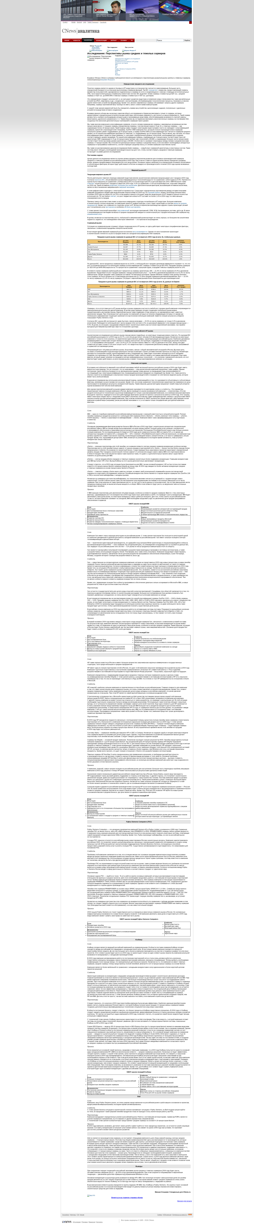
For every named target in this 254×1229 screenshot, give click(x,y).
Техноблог (65, 1215)
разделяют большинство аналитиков (123, 185)
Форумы (73, 1215)
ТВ (132, 40)
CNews (151, 1220)
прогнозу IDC (100, 180)
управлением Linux (94, 214)
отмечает (90, 183)
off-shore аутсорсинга (132, 207)
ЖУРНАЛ (113, 40)
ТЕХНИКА (124, 40)
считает (113, 196)
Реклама (85, 1222)
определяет (153, 90)
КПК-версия (167, 1215)
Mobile (73, 22)
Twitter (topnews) (93, 22)
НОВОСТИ (76, 40)
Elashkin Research (108, 80)
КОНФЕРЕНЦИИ (101, 40)
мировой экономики (127, 187)
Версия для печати (184, 1201)
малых (176, 203)
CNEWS (66, 40)
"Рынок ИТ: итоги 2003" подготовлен (97, 47)
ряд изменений (123, 210)
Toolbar (159, 1215)
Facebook (103, 22)
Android (79, 22)
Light (84, 22)
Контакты (99, 1222)
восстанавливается (140, 232)
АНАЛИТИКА (88, 40)
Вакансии (92, 1222)
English (65, 22)
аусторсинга (110, 207)
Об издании (77, 1222)
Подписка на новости (179, 1215)
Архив (82, 1215)
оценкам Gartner (154, 192)
